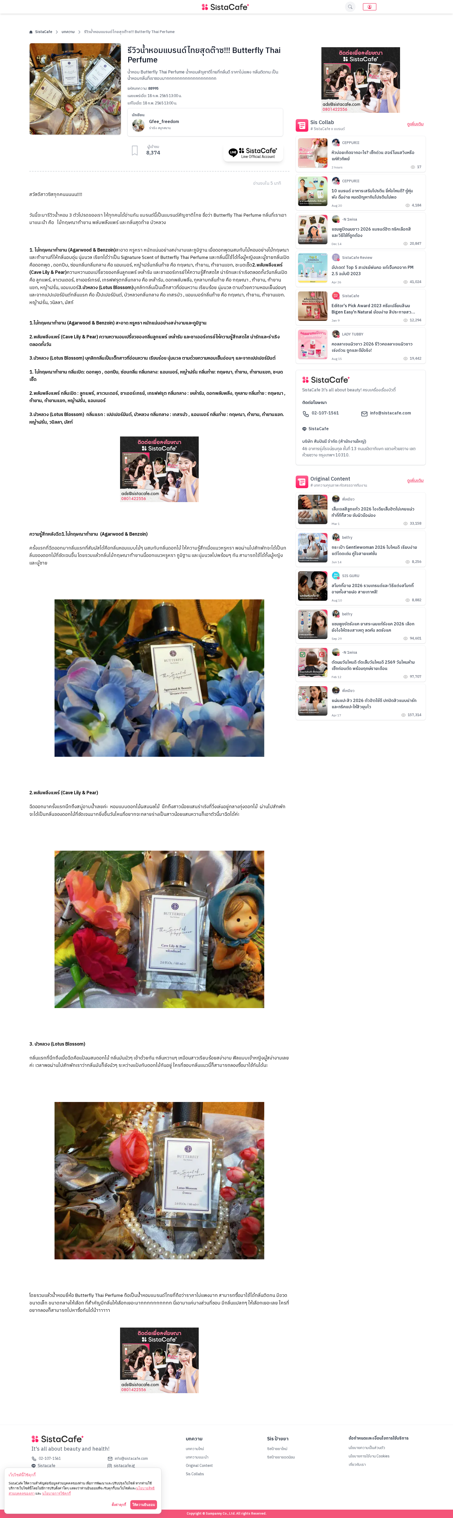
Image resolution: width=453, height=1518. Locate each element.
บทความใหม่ (195, 1449)
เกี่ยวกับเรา (357, 1465)
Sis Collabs (195, 1474)
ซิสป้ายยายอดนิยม (281, 1457)
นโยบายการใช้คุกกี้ (56, 1493)
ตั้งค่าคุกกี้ (119, 1504)
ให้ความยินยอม (143, 1504)
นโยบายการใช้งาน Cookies (369, 1456)
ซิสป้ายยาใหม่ (277, 1449)
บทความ (68, 32)
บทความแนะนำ (197, 1457)
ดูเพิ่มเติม (415, 124)
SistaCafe (43, 32)
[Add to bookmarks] (134, 150)
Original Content (199, 1466)
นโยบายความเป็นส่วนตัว (367, 1448)
